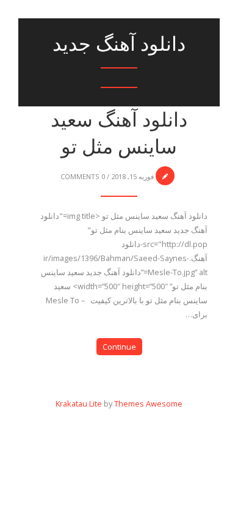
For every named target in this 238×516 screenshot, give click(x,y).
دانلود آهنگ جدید (119, 44)
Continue (119, 346)
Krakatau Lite (79, 403)
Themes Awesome (148, 403)
